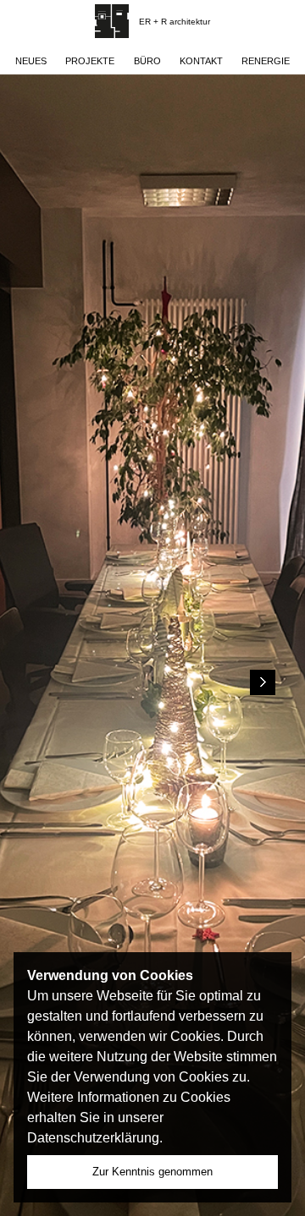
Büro (147, 61)
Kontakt (201, 61)
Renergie (265, 61)
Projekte (89, 61)
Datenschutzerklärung (93, 1138)
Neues (31, 61)
